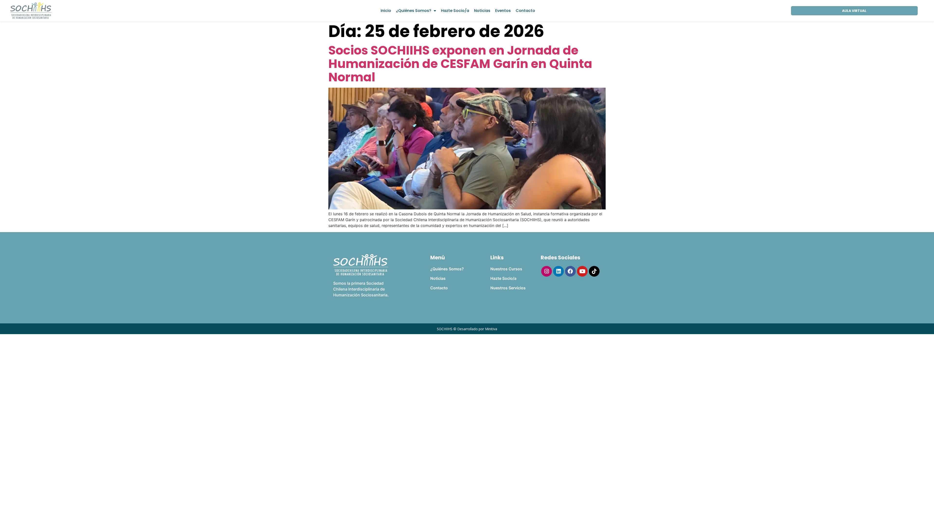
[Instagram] (546, 271)
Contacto (525, 10)
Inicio (386, 10)
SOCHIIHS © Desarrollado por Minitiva (467, 329)
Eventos (503, 10)
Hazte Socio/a (455, 10)
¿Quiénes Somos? (413, 10)
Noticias (482, 10)
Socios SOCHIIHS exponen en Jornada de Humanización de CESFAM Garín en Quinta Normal (460, 64)
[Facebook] (570, 271)
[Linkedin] (558, 271)
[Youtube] (582, 271)
